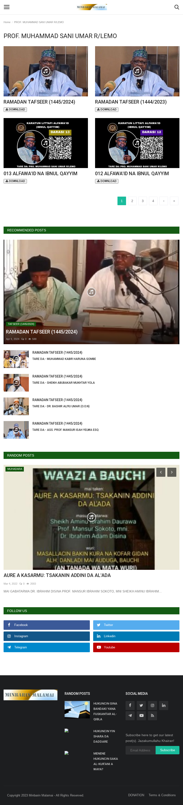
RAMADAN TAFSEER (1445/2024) (39, 105)
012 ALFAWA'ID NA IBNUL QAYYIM (132, 177)
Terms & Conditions (162, 795)
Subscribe (167, 750)
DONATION (136, 795)
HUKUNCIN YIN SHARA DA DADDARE (104, 736)
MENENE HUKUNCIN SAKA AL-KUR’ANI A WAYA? (105, 761)
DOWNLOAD (16, 109)
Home (7, 22)
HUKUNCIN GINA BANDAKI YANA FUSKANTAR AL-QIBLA (105, 711)
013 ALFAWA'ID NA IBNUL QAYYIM (40, 177)
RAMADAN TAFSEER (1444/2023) (131, 105)
